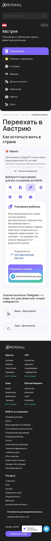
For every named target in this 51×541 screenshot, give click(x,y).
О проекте (10, 481)
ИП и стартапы (12, 456)
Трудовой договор (14, 417)
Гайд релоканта (12, 496)
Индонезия (10, 392)
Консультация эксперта (16, 504)
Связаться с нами (18, 533)
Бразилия (29, 392)
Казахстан (29, 360)
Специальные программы (17, 432)
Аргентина (29, 388)
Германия (9, 372)
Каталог (15, 115)
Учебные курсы (12, 452)
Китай (8, 388)
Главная (6, 115)
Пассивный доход (13, 468)
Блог (7, 484)
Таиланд (9, 400)
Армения (29, 364)
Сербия (9, 364)
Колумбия (29, 400)
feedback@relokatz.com (18, 516)
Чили (27, 396)
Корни (8, 421)
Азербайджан (31, 368)
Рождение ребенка (39, 115)
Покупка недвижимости (16, 448)
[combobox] (25, 15)
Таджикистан (31, 372)
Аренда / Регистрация (15, 464)
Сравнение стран (13, 492)
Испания (9, 360)
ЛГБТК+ (9, 440)
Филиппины (10, 396)
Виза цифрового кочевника (18, 424)
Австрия (25, 115)
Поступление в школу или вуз (18, 428)
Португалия (10, 368)
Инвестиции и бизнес (15, 460)
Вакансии (9, 500)
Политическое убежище (16, 444)
